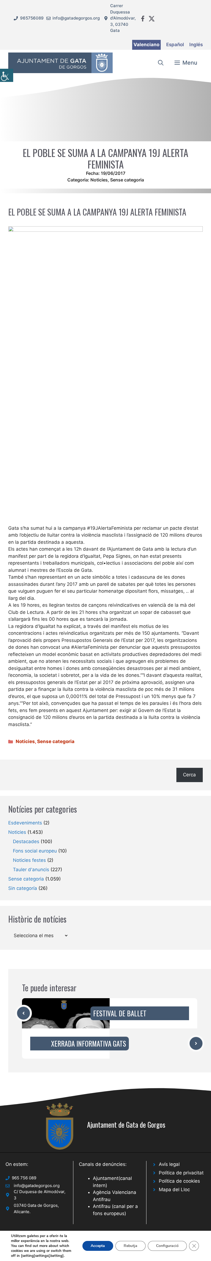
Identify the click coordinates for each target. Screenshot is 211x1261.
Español (175, 44)
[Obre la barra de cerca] (160, 62)
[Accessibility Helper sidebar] (6, 75)
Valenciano (146, 44)
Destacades (26, 841)
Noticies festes (29, 860)
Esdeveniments (25, 823)
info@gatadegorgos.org (76, 18)
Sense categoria (127, 180)
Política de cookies (179, 1181)
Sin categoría (22, 888)
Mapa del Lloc (174, 1189)
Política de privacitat (181, 1173)
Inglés (196, 44)
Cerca (189, 774)
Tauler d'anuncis (31, 869)
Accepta (98, 1245)
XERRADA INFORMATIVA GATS (88, 1043)
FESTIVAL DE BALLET (119, 1013)
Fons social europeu (35, 851)
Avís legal (169, 1164)
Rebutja (130, 1245)
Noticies (99, 180)
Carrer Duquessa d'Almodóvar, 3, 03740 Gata (123, 18)
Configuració (167, 1245)
